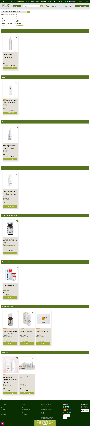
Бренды (23, 406)
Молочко (3, 20)
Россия (8, 151)
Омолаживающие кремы (7, 167)
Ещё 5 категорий (4, 25)
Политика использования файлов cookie (45, 421)
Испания (7, 105)
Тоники (3, 21)
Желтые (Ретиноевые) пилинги (8, 306)
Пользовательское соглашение (47, 418)
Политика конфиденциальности (47, 417)
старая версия (59, 6)
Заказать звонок (82, 6)
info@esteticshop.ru (46, 406)
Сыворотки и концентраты (7, 23)
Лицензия (3, 407)
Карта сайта (43, 414)
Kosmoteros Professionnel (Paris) (8, 245)
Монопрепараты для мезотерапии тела (9, 215)
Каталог (23, 404)
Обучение (24, 407)
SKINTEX (4, 290)
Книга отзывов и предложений (7, 412)
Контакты (3, 409)
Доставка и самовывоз (26, 409)
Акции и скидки (25, 412)
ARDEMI (17, 20)
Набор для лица (5, 352)
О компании (3, 404)
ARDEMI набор (19, 21)
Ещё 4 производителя (19, 25)
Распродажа (24, 414)
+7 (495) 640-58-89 (68, 6)
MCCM (4, 105)
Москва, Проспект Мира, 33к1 (46, 409)
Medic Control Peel (6, 336)
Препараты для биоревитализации (9, 261)
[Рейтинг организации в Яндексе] (66, 415)
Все (3, 18)
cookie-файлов (49, 423)
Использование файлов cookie (46, 416)
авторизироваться (9, 295)
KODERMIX (18, 23)
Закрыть (45, 424)
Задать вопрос (4, 414)
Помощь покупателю (5, 406)
